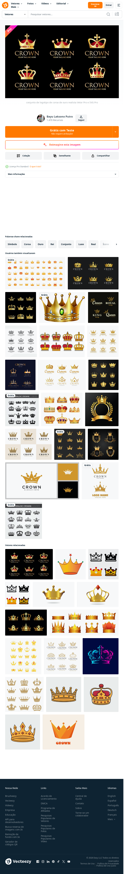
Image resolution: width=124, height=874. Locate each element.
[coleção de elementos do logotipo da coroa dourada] (103, 373)
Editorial (61, 3)
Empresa (10, 808)
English (109, 794)
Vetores (15, 3)
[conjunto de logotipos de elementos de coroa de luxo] (21, 339)
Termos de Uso (85, 862)
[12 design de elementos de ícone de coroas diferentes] (69, 442)
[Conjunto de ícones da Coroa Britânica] (62, 339)
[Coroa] (62, 305)
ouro (40, 242)
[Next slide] (111, 243)
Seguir (81, 120)
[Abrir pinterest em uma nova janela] (53, 860)
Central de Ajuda (79, 796)
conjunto (66, 242)
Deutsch (109, 808)
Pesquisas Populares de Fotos (47, 827)
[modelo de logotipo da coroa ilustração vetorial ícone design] (100, 479)
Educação (10, 813)
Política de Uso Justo (104, 864)
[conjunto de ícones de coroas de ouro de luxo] (35, 271)
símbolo (12, 242)
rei (52, 242)
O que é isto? (35, 166)
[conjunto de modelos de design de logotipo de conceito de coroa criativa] (103, 305)
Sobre (77, 806)
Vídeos (45, 3)
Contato (78, 801)
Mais (13, 6)
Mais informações (16, 172)
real (93, 242)
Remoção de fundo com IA (12, 834)
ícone (106, 242)
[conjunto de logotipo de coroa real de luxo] (20, 373)
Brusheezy (10, 794)
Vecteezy (10, 799)
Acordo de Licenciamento (48, 796)
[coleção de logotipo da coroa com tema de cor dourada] (93, 271)
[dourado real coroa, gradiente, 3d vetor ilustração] (53, 592)
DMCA (43, 801)
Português (110, 803)
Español (109, 799)
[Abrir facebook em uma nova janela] (37, 860)
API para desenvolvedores (14, 819)
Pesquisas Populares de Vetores (47, 816)
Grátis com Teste (62, 131)
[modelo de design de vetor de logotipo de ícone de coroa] (70, 562)
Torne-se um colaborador (81, 813)
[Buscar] (108, 14)
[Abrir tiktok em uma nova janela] (58, 860)
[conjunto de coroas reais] (62, 408)
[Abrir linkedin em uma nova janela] (48, 860)
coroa (27, 242)
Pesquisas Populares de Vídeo (47, 837)
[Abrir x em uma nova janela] (63, 860)
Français (109, 813)
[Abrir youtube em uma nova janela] (68, 860)
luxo (81, 242)
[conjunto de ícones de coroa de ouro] (20, 305)
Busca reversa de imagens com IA (14, 827)
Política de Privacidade (105, 862)
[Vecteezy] (5, 5)
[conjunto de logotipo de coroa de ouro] (62, 655)
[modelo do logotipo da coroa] (28, 442)
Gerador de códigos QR (11, 841)
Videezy (9, 803)
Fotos (30, 3)
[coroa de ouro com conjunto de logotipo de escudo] (103, 442)
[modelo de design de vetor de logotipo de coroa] (42, 479)
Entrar (109, 5)
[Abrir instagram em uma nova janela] (43, 860)
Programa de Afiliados (47, 808)
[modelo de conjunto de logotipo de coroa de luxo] (62, 373)
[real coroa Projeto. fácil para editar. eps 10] (23, 655)
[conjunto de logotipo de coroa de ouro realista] (29, 562)
